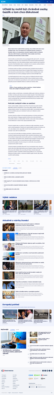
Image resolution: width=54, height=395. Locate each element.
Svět (22, 4)
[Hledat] (47, 1)
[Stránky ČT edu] (43, 378)
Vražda (19, 161)
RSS (51, 392)
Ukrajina (10, 4)
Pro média (15, 375)
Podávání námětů (16, 385)
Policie (41, 161)
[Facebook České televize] (45, 371)
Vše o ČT (3, 388)
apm (3, 15)
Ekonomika (31, 4)
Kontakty (14, 388)
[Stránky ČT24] (31, 375)
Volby (15, 4)
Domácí (18, 4)
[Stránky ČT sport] (37, 375)
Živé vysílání (4, 376)
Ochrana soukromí (15, 392)
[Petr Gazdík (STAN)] (26, 30)
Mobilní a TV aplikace (5, 386)
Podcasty (3, 381)
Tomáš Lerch (19, 163)
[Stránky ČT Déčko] (31, 378)
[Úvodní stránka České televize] (8, 371)
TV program (4, 375)
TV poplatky (4, 378)
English (9, 392)
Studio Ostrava (15, 380)
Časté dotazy (15, 386)
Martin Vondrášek (12, 163)
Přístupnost (21, 392)
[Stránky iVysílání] (44, 375)
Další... (40, 4)
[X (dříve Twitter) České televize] (49, 371)
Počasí (36, 4)
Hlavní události (5, 4)
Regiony (26, 4)
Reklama (14, 376)
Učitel (14, 161)
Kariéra (14, 383)
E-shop (3, 385)
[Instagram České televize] (43, 371)
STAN (37, 161)
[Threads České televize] (51, 371)
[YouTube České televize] (47, 371)
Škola (23, 161)
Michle (27, 161)
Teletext (3, 380)
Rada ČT (14, 381)
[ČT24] (3, 1)
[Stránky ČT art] (36, 378)
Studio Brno (15, 378)
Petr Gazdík (32, 161)
